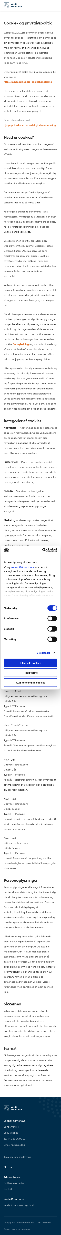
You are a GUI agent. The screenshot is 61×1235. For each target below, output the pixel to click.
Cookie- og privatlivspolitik (17, 1229)
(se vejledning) (21, 344)
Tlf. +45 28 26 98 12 (14, 1138)
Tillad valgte (30, 672)
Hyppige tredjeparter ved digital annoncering (30, 125)
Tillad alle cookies (30, 662)
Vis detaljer (43, 652)
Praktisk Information (14, 1183)
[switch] (52, 618)
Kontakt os (9, 1189)
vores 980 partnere (22, 567)
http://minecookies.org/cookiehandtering (28, 81)
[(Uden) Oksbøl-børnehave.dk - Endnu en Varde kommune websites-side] (13, 5)
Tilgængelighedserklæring (17, 1157)
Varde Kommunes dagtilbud (19, 1205)
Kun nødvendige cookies (30, 682)
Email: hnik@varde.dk (15, 1145)
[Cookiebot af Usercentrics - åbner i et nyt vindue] (43, 550)
